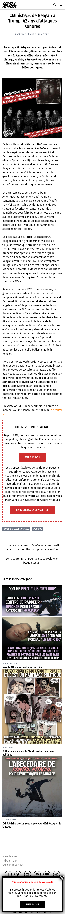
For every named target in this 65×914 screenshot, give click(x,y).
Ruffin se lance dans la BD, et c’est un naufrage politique (28, 753)
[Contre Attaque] (9, 4)
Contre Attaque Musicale (16, 529)
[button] (54, 4)
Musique (38, 529)
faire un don (32, 457)
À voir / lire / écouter (39, 34)
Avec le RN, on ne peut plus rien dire (22, 667)
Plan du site (9, 856)
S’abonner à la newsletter (32, 510)
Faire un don (10, 860)
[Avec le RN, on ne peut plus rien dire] (32, 622)
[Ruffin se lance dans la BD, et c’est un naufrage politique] (32, 706)
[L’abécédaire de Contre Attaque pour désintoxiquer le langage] (32, 786)
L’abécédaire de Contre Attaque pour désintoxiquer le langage (31, 825)
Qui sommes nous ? (14, 864)
